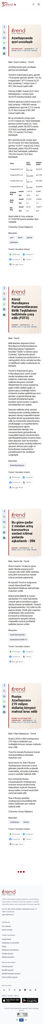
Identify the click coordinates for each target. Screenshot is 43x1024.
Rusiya (26, 822)
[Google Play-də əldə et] (30, 1000)
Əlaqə (4, 946)
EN (17, 1020)
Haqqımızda (6, 939)
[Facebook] (9, 990)
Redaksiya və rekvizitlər (10, 943)
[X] (14, 990)
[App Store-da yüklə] (11, 1000)
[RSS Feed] (35, 990)
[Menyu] (38, 4)
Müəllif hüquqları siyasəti (11, 974)
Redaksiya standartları (10, 950)
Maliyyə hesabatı (8, 957)
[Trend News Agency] (8, 892)
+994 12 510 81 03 (8, 912)
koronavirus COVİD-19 (18, 640)
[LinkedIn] (30, 990)
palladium (14, 242)
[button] (4, 27)
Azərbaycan (14, 822)
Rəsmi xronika (7, 930)
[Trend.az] (9, 4)
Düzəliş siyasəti (7, 954)
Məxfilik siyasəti (7, 970)
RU (26, 1020)
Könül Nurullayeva (17, 465)
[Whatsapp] (4, 990)
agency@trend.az (8, 914)
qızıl (11, 237)
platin (20, 237)
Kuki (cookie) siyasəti (9, 977)
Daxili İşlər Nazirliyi (17, 635)
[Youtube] (20, 990)
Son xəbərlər (6, 926)
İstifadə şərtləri (7, 966)
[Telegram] (25, 990)
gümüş (29, 237)
